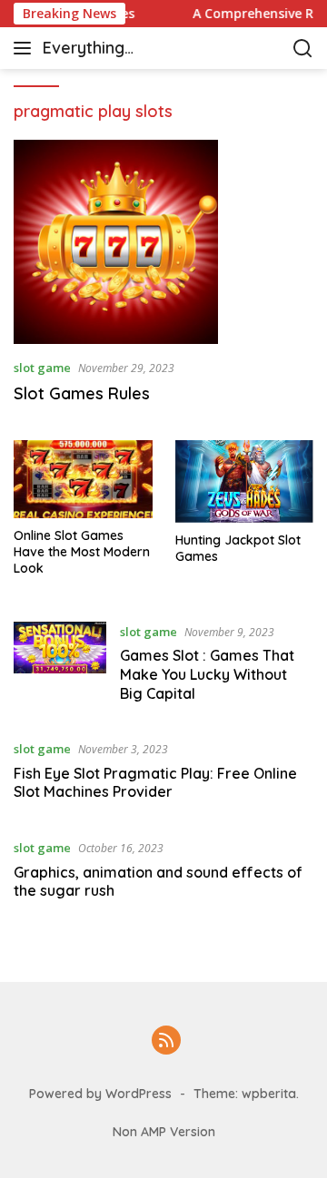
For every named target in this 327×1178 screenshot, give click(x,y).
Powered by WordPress (100, 1093)
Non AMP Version (164, 1132)
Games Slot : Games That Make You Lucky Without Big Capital (207, 674)
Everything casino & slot (93, 49)
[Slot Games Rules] (163, 242)
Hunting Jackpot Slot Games (238, 548)
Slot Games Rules (82, 393)
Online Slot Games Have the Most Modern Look (82, 551)
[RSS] (166, 1041)
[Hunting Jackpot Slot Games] (244, 481)
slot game (42, 367)
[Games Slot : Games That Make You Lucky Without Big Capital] (60, 667)
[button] (26, 48)
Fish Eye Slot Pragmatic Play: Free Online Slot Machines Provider (155, 782)
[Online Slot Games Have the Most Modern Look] (83, 479)
